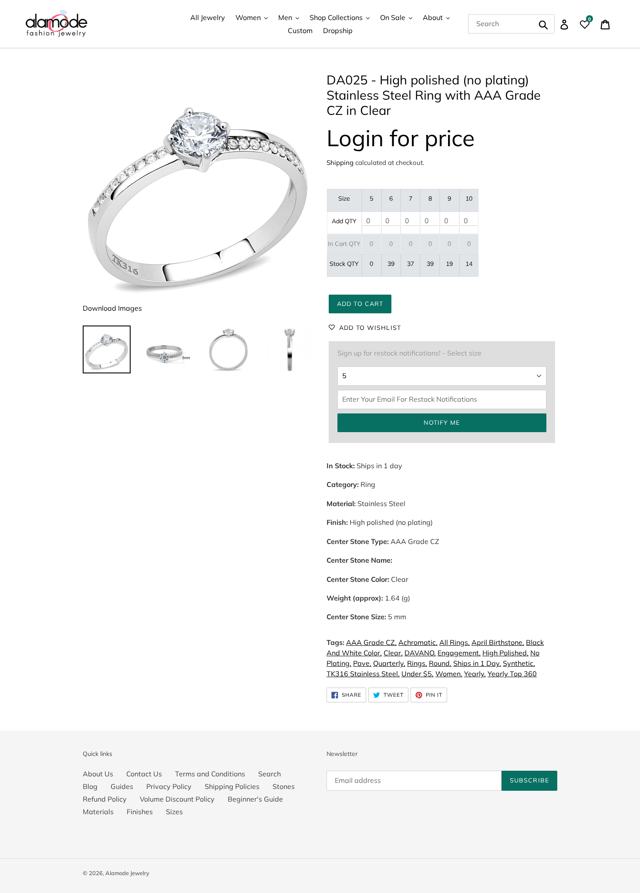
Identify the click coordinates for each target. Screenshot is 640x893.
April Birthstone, (498, 642)
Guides (122, 786)
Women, (448, 673)
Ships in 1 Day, (477, 663)
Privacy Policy (169, 786)
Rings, (417, 663)
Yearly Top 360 (512, 673)
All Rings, (454, 642)
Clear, (393, 652)
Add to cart (360, 304)
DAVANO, (420, 652)
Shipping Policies (232, 786)
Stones (284, 786)
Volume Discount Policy (177, 799)
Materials (98, 811)
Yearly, (475, 673)
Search (269, 773)
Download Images (112, 308)
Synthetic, (519, 663)
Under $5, (417, 673)
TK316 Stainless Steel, (363, 673)
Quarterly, (389, 663)
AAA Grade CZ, (371, 642)
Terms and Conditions (210, 773)
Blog (90, 786)
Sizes (174, 811)
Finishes (140, 811)
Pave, (362, 663)
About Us (98, 773)
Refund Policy (105, 799)
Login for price (401, 138)
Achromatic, (418, 642)
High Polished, (505, 652)
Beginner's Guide (255, 799)
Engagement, (459, 652)
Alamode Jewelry (127, 873)
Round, (440, 663)
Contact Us (144, 773)
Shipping (340, 162)
